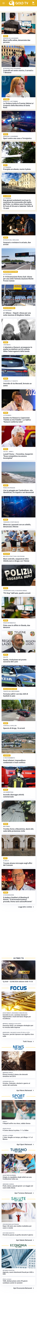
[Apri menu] (3, 3)
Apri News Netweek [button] (24, 1090)
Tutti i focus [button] (27, 1041)
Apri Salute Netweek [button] (24, 1240)
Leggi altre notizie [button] (25, 907)
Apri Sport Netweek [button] (24, 1144)
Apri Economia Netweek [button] (22, 1288)
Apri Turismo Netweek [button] (23, 1193)
